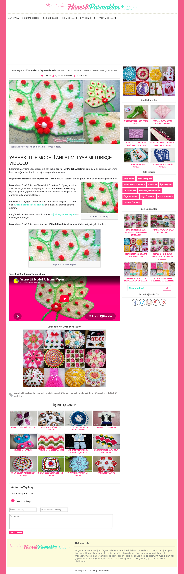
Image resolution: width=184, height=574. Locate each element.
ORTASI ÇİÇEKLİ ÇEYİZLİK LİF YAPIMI (50, 474)
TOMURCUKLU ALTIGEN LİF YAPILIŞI (23, 474)
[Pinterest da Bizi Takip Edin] (156, 302)
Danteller (152, 184)
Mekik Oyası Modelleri (150, 190)
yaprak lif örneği (61, 393)
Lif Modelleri (31, 70)
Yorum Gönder (16, 533)
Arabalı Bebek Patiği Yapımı (29, 204)
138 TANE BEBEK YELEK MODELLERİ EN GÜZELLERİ (135, 279)
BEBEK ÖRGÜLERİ (51, 18)
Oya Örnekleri (148, 196)
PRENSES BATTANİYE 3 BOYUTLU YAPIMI (162, 122)
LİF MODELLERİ (69, 18)
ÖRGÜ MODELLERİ (30, 18)
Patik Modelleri (165, 196)
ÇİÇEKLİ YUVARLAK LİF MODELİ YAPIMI (78, 428)
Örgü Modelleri (47, 70)
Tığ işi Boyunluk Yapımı (63, 214)
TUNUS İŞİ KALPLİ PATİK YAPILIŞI (162, 165)
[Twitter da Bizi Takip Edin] (142, 302)
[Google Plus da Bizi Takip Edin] (162, 302)
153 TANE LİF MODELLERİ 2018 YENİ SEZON (136, 255)
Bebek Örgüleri (145, 178)
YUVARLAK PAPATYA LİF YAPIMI (78, 474)
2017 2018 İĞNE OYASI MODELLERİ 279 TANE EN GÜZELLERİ (136, 232)
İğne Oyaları (166, 184)
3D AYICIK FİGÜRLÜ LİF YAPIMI (51, 428)
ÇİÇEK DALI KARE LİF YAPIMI (136, 165)
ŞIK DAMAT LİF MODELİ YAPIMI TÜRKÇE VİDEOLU (78, 451)
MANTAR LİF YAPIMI (106, 473)
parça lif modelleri (79, 393)
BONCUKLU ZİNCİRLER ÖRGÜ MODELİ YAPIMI (136, 143)
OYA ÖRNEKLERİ (88, 18)
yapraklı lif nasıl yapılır (24, 393)
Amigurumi (128, 178)
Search (167, 288)
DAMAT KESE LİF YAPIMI (106, 427)
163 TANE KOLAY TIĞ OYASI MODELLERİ (162, 231)
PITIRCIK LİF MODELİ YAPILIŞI (51, 450)
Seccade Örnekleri (132, 202)
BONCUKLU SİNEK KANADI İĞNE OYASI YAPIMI (162, 143)
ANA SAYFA (13, 18)
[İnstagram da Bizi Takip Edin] (149, 302)
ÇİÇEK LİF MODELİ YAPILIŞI (23, 427)
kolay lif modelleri (97, 393)
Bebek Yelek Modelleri (134, 184)
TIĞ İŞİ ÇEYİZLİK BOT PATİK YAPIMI (136, 122)
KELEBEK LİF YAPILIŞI (23, 450)
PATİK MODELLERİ (107, 18)
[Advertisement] (92, 42)
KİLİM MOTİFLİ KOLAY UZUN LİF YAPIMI (106, 451)
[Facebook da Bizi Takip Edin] (135, 302)
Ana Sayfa (17, 70)
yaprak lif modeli (44, 393)
